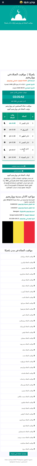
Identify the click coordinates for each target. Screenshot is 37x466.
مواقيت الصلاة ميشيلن (27, 338)
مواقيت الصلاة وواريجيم (27, 367)
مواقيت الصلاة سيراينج (27, 303)
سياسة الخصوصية (15, 462)
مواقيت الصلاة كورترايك (27, 326)
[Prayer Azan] (3, 2)
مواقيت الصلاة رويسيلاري (26, 321)
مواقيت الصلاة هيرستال (27, 385)
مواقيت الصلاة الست (28, 297)
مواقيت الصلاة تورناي (28, 280)
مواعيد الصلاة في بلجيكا (18, 453)
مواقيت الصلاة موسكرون (26, 420)
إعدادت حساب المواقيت (18, 166)
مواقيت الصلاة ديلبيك (28, 286)
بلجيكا (31, 74)
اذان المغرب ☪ (24, 150)
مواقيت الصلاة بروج (28, 449)
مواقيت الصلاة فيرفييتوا (27, 309)
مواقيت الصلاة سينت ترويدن (26, 437)
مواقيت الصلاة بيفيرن (28, 391)
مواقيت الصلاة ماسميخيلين (26, 431)
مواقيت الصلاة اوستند (28, 408)
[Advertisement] (18, 50)
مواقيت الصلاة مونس (28, 268)
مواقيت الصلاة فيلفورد (27, 402)
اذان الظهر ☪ (24, 136)
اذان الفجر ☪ (24, 123)
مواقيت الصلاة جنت (28, 356)
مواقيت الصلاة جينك (28, 350)
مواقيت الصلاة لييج (28, 426)
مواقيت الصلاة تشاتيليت (27, 443)
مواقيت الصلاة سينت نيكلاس (26, 396)
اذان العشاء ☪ (24, 157)
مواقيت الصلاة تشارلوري (27, 274)
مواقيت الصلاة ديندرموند (27, 344)
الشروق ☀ (24, 129)
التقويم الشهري (18, 171)
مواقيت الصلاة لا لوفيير (27, 414)
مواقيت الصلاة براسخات (27, 379)
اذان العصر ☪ (24, 142)
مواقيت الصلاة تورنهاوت (27, 361)
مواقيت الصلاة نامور (28, 315)
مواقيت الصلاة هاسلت (27, 373)
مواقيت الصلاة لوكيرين (27, 262)
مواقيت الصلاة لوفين (28, 332)
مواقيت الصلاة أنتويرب (27, 291)
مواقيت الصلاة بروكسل (27, 256)
